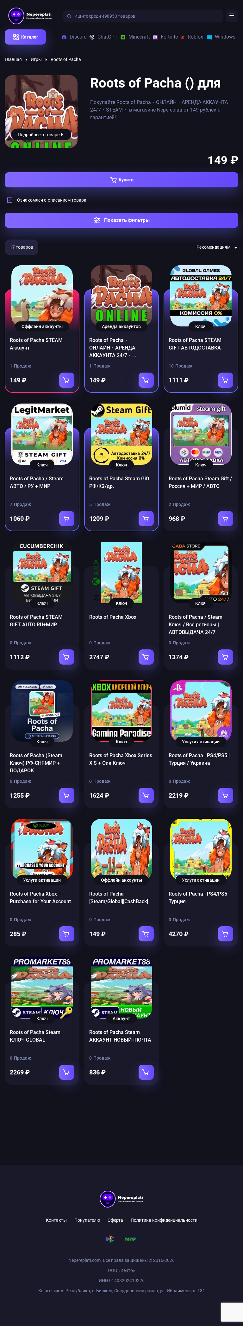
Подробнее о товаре (38, 134)
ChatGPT (105, 37)
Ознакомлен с (51, 200)
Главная (13, 59)
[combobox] (217, 247)
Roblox (193, 37)
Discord (76, 37)
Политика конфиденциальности (164, 1220)
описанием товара (67, 200)
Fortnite (167, 37)
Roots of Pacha (66, 59)
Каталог (29, 37)
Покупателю (87, 1220)
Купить (126, 179)
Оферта (115, 1220)
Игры (36, 59)
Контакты (56, 1220)
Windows (223, 37)
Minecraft (136, 37)
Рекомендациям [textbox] (213, 247)
